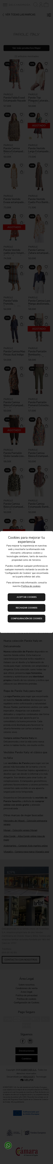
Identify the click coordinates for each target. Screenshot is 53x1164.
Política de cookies (30, 586)
